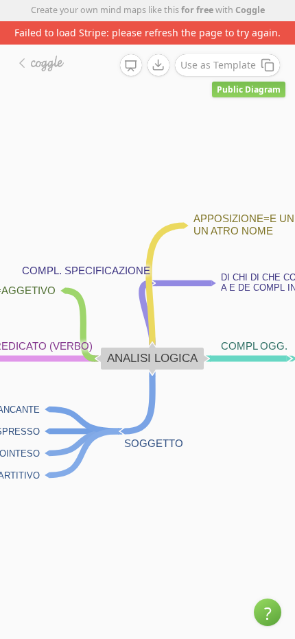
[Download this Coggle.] (158, 65)
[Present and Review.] (131, 66)
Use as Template (218, 64)
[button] (267, 612)
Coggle (250, 10)
